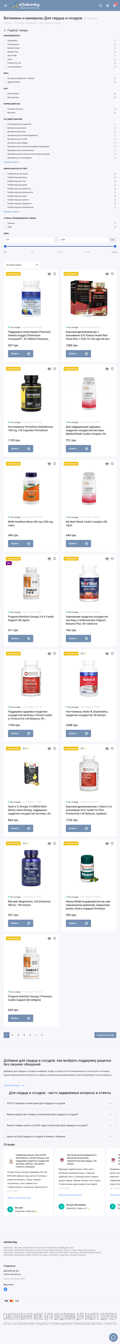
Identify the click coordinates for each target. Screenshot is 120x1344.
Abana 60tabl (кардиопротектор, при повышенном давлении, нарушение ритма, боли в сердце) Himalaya (88, 905)
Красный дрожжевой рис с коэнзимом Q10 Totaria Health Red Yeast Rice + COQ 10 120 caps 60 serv (88, 335)
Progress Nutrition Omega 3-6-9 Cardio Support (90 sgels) (31, 618)
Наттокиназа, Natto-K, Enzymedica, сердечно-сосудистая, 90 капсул (87, 713)
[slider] (5, 246)
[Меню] (5, 5)
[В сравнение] (49, 274)
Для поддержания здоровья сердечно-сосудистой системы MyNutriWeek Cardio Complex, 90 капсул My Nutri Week (86, 430)
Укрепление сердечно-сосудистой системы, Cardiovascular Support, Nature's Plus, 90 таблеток (87, 620)
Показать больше (105, 1035)
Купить (15, 353)
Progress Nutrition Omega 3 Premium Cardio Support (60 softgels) (30, 998)
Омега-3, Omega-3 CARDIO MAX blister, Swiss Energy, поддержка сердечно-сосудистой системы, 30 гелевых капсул (29, 810)
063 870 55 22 (11, 1271)
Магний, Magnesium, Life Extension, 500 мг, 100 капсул (29, 903)
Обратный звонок (12, 1274)
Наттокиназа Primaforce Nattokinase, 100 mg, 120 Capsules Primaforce (30, 428)
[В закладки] (54, 274)
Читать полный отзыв (19, 1198)
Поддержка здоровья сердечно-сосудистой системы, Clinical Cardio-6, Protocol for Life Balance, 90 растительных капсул (30, 715)
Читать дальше (12, 1085)
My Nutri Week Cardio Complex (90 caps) (86, 523)
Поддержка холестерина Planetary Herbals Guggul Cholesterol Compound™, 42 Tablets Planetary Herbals (29, 335)
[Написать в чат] (113, 1337)
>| (42, 1035)
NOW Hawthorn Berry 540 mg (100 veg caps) (30, 523)
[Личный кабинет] (107, 5)
